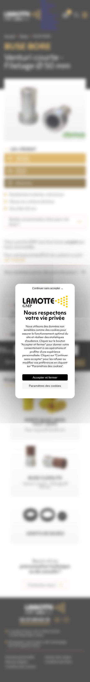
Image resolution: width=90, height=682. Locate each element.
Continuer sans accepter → (47, 288)
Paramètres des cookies (45, 385)
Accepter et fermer (45, 377)
